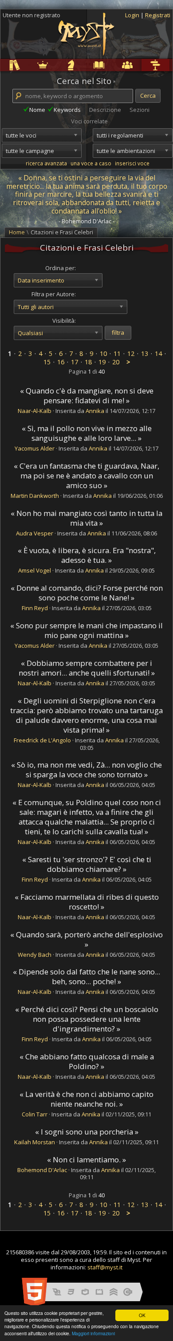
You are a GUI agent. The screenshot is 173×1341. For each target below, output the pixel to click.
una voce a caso (91, 163)
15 (47, 362)
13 (144, 353)
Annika (95, 411)
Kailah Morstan (34, 1142)
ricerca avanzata (46, 163)
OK (142, 1315)
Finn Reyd (35, 608)
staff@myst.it (104, 1267)
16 (60, 362)
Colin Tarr (34, 1114)
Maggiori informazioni (93, 1333)
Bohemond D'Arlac (42, 1170)
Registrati (157, 15)
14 (158, 353)
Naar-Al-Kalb (34, 411)
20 (115, 362)
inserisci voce (132, 163)
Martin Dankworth (35, 496)
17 (74, 362)
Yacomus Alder (35, 448)
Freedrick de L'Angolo (42, 740)
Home (17, 232)
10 (103, 353)
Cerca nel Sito (84, 81)
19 (102, 362)
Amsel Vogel (34, 570)
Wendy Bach (34, 955)
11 (117, 353)
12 (130, 353)
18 (88, 362)
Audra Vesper (34, 533)
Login (133, 15)
